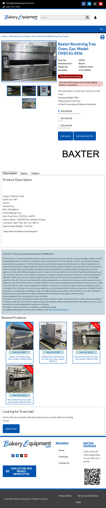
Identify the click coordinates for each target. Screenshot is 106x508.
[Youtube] (101, 4)
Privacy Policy (65, 495)
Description (10, 173)
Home (61, 450)
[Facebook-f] (84, 4)
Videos (35, 173)
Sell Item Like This (84, 136)
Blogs (78, 502)
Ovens (4, 36)
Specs (24, 173)
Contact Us (64, 463)
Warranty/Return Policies (59, 310)
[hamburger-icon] (101, 29)
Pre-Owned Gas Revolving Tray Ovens (50, 36)
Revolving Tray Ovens (20, 36)
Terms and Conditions (88, 495)
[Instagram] (95, 4)
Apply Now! (11, 428)
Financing (63, 456)
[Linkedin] (89, 4)
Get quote (65, 136)
